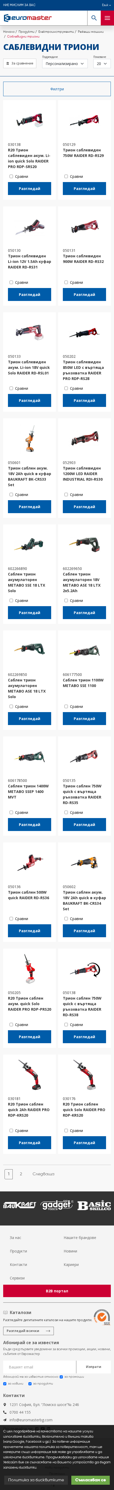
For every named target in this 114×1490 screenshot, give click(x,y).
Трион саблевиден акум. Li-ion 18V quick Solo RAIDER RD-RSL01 (29, 367)
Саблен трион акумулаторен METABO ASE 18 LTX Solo (27, 688)
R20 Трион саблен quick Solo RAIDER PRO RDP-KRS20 (84, 1110)
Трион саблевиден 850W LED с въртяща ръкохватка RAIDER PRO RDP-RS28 (83, 370)
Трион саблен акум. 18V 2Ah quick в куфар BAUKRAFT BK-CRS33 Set (29, 476)
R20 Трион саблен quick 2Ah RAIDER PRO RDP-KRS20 (29, 1110)
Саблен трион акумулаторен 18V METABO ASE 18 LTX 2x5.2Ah (81, 582)
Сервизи (17, 1277)
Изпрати (93, 1366)
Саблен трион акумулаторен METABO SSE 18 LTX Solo (26, 582)
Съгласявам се (90, 1480)
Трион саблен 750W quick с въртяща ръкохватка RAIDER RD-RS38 (82, 1006)
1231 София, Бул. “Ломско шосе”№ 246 (44, 1404)
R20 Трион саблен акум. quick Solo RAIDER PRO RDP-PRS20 (29, 1004)
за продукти (43, 1383)
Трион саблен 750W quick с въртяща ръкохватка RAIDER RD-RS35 (82, 794)
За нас (15, 1237)
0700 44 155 (20, 1412)
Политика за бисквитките (36, 1480)
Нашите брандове (80, 1237)
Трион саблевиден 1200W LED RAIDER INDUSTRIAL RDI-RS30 (83, 474)
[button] (94, 18)
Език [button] (105, 5)
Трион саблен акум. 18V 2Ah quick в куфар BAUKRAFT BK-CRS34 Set (84, 900)
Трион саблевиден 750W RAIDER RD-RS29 (83, 152)
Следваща (43, 1174)
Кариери (71, 1264)
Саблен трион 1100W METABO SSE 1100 (83, 682)
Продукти (18, 1251)
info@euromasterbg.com (31, 1419)
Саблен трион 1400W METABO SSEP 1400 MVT (28, 791)
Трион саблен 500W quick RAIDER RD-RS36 (28, 895)
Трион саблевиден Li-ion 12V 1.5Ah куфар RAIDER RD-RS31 (29, 261)
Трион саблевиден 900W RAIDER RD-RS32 (83, 258)
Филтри (57, 88)
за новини (15, 1383)
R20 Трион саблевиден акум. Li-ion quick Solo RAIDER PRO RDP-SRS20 (29, 158)
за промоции (74, 1376)
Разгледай (29, 188)
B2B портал (57, 1290)
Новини (70, 1251)
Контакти (18, 1264)
